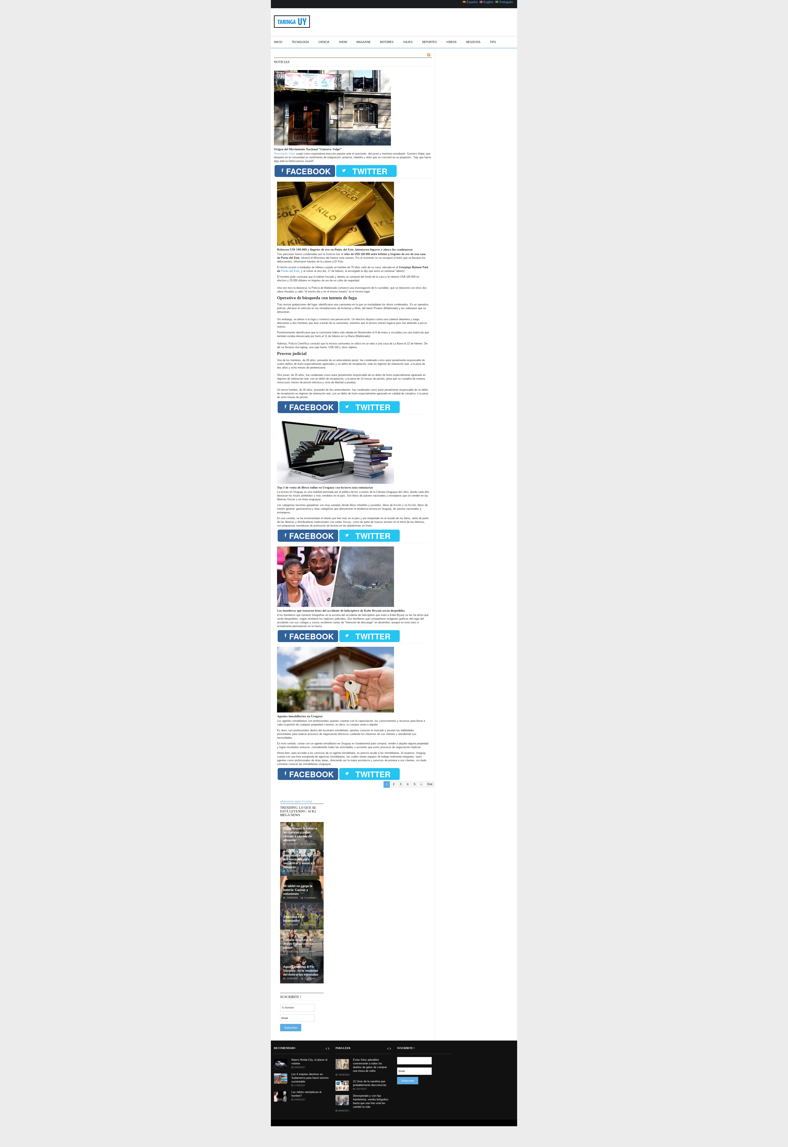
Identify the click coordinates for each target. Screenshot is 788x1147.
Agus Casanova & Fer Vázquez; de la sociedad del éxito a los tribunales (300, 970)
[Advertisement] (430, 21)
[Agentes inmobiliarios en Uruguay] (335, 679)
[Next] (421, 784)
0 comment (310, 844)
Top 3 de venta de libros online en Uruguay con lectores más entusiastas (325, 487)
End (429, 784)
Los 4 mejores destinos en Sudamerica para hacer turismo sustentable (310, 1078)
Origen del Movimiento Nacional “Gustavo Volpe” (308, 149)
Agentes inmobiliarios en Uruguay (300, 716)
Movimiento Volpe (284, 153)
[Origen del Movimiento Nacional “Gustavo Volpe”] (332, 107)
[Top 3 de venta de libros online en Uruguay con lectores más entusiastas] (335, 450)
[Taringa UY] (292, 21)
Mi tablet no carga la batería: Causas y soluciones (297, 889)
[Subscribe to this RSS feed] (428, 55)
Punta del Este (290, 271)
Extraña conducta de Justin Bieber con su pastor (298, 943)
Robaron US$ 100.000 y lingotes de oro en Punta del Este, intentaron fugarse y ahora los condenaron (344, 249)
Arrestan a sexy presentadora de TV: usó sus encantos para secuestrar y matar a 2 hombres (300, 859)
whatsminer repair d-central (296, 801)
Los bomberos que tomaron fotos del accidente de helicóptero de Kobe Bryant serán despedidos (341, 610)
